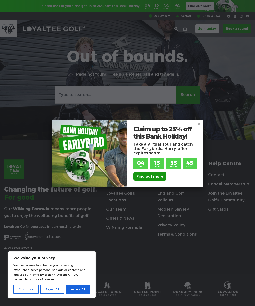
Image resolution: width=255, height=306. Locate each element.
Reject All (52, 289)
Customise (26, 289)
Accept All (78, 289)
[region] (52, 274)
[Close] (198, 124)
